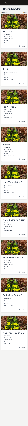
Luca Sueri (7, 260)
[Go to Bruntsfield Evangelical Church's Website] (4, 2)
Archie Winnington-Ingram (11, 72)
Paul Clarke (7, 147)
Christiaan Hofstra (9, 109)
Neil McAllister (8, 185)
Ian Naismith (8, 34)
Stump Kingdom (9, 38)
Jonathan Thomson (9, 222)
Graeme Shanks (8, 298)
